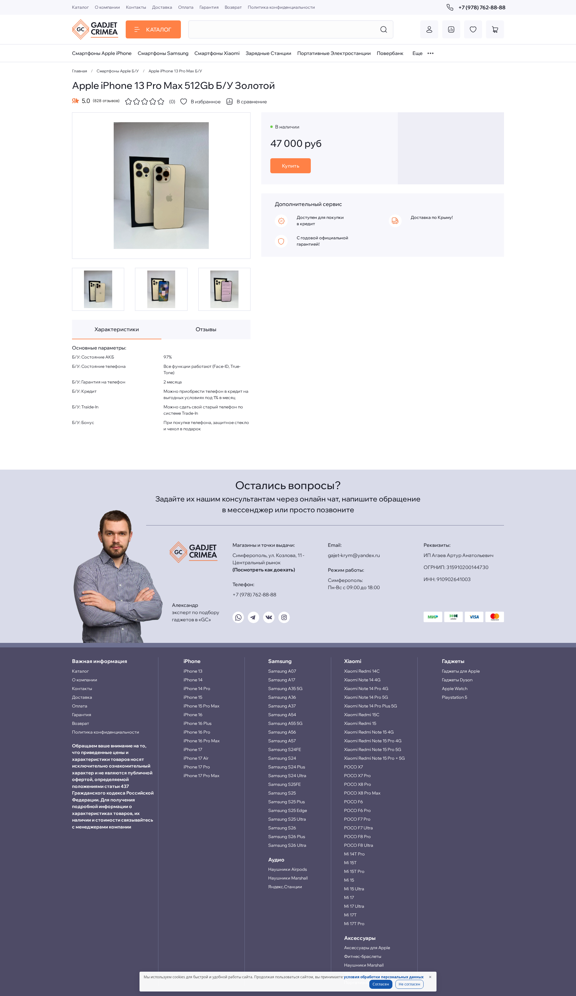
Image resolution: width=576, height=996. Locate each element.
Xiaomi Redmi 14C (362, 671)
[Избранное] (473, 29)
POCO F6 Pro (357, 810)
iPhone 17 (193, 749)
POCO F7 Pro (357, 819)
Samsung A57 (282, 740)
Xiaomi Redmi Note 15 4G (369, 732)
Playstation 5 (454, 697)
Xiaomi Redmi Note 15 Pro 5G (372, 749)
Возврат (233, 7)
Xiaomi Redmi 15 (360, 723)
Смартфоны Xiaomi (217, 53)
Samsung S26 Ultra (287, 845)
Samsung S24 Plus (286, 767)
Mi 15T (350, 862)
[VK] (268, 617)
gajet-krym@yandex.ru (354, 555)
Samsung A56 (282, 732)
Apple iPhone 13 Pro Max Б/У (175, 70)
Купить (290, 166)
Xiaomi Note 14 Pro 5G (366, 697)
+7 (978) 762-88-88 (481, 7)
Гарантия (209, 7)
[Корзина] (495, 29)
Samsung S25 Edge (287, 810)
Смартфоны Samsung (163, 53)
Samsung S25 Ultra (287, 819)
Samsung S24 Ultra (287, 775)
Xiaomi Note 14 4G (362, 680)
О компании (107, 7)
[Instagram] (284, 617)
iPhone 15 (193, 697)
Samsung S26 (282, 828)
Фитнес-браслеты (362, 956)
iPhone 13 (193, 671)
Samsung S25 (282, 793)
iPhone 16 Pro (197, 732)
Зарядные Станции (268, 53)
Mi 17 (349, 897)
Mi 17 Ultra (354, 906)
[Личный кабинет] (429, 29)
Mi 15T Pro (354, 871)
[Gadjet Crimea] (95, 29)
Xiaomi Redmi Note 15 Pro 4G (372, 740)
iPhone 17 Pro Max (201, 775)
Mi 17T (350, 915)
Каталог (80, 7)
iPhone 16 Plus (198, 723)
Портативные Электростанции (334, 53)
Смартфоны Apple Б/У (118, 70)
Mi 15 (349, 880)
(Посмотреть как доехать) (263, 570)
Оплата (186, 7)
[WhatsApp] (238, 617)
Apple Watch (454, 688)
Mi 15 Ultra (354, 889)
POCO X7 (353, 767)
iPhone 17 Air (196, 758)
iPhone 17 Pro (197, 767)
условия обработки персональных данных (384, 976)
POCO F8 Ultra (358, 845)
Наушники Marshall (288, 878)
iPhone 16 (193, 714)
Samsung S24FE (284, 749)
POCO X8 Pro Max (362, 793)
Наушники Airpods (287, 869)
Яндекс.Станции (285, 886)
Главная (79, 70)
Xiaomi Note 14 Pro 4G (366, 688)
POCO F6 (353, 801)
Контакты (136, 7)
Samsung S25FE (284, 784)
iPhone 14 (193, 680)
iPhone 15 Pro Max (201, 706)
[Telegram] (253, 617)
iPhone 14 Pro (197, 688)
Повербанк (390, 53)
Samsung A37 (282, 706)
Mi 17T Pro (354, 923)
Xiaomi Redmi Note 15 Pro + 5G (374, 758)
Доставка (162, 7)
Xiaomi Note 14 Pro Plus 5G (370, 706)
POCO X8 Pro (357, 784)
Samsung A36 (282, 697)
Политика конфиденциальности (281, 7)
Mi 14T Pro (354, 854)
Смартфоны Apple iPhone (102, 53)
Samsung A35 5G (285, 688)
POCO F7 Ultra (358, 828)
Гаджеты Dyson (457, 680)
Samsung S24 (282, 758)
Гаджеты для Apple (461, 671)
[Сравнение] (451, 29)
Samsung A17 (281, 680)
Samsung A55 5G (285, 723)
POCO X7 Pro (357, 775)
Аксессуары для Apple (367, 947)
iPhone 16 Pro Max (202, 740)
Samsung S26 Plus (286, 836)
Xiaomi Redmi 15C (361, 714)
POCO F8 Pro (357, 836)
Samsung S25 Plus (286, 801)
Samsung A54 (282, 714)
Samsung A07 (282, 671)
